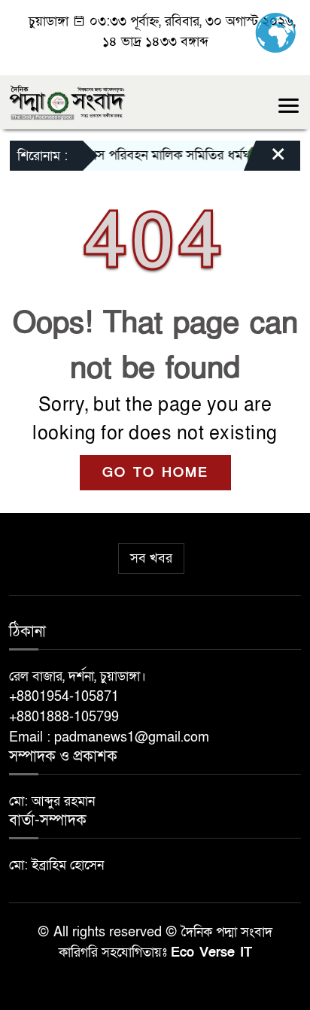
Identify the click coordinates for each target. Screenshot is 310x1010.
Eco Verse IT (211, 952)
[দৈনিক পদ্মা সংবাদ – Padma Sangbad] (67, 101)
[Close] (264, 159)
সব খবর (151, 558)
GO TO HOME (155, 472)
